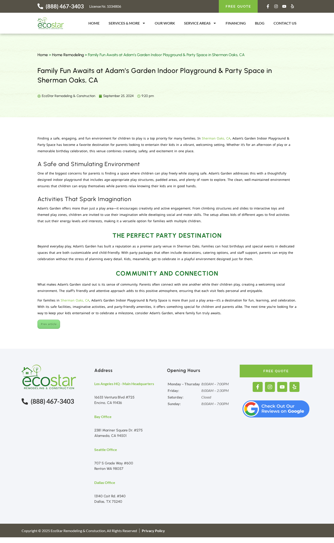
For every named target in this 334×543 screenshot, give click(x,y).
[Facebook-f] (268, 6)
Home (94, 23)
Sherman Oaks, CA (216, 138)
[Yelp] (292, 6)
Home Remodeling (68, 54)
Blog (259, 23)
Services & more (124, 23)
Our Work (165, 23)
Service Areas (197, 23)
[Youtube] (284, 6)
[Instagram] (276, 6)
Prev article (49, 324)
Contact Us (285, 23)
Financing (236, 23)
